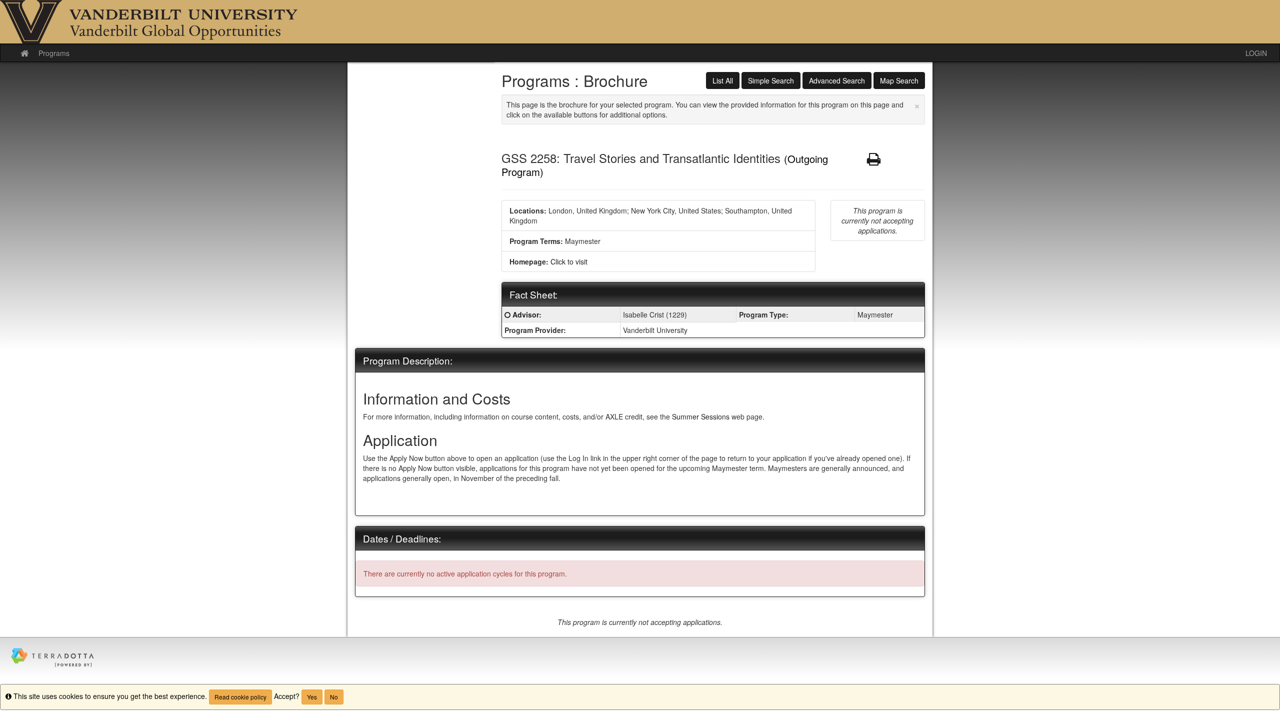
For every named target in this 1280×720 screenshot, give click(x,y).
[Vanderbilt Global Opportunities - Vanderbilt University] (640, 22)
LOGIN (1256, 53)
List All (722, 81)
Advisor (525, 315)
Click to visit (569, 261)
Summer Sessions (701, 417)
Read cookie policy (240, 696)
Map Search (899, 81)
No (334, 696)
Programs (54, 53)
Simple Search (771, 81)
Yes (312, 696)
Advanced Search (837, 81)
